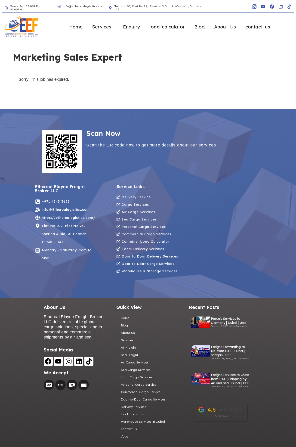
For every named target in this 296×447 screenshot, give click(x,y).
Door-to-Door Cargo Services (143, 399)
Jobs (124, 436)
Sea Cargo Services (136, 370)
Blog (199, 27)
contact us (257, 27)
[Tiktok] (289, 6)
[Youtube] (58, 361)
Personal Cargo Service (138, 384)
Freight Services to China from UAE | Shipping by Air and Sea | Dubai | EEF (230, 379)
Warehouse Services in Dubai (143, 421)
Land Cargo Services (136, 377)
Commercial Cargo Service (140, 392)
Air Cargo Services (135, 362)
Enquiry (131, 27)
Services (101, 27)
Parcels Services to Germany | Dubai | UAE (228, 321)
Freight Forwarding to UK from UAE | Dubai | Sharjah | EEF (228, 351)
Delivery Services (133, 407)
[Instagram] (68, 361)
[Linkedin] (280, 6)
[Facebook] (271, 6)
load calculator (167, 27)
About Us (225, 27)
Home (76, 27)
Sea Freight (129, 355)
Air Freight (128, 347)
